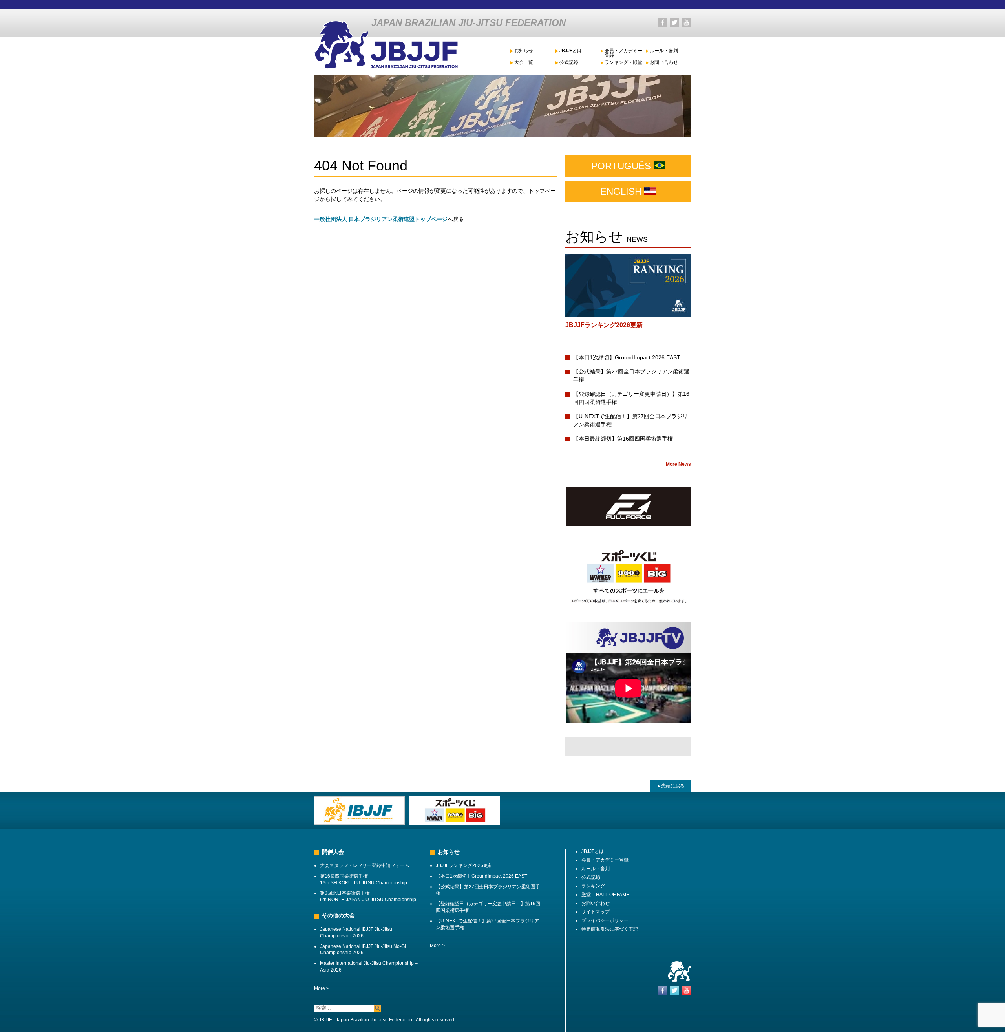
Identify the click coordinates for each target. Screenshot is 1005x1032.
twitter (674, 22)
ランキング (593, 886)
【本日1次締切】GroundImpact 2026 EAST (626, 357)
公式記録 (568, 62)
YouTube (686, 22)
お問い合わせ (664, 62)
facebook (662, 22)
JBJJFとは (570, 50)
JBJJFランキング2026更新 (604, 325)
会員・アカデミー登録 (623, 53)
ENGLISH (622, 191)
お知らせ (523, 50)
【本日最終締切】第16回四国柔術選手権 (623, 438)
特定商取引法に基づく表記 (609, 929)
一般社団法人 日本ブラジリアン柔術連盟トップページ (381, 219)
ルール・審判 (664, 50)
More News (678, 464)
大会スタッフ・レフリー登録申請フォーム (364, 865)
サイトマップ (595, 912)
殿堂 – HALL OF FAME (605, 894)
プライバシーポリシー (605, 920)
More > (321, 988)
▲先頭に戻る (670, 786)
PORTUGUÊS (622, 166)
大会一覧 (523, 62)
